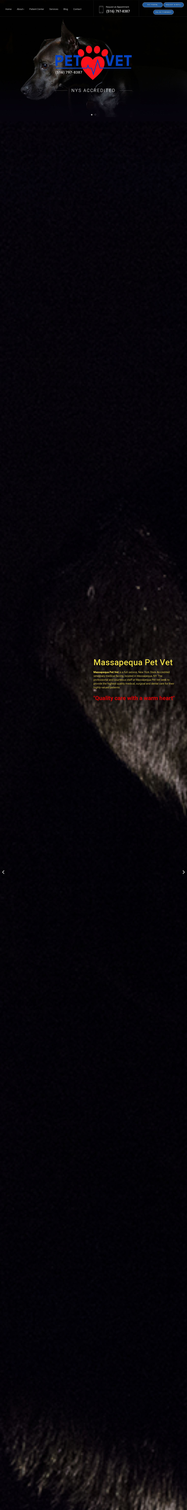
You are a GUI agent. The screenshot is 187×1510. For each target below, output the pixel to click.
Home (8, 9)
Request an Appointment (117, 7)
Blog (65, 9)
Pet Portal (152, 5)
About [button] (20, 9)
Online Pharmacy (163, 12)
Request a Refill (174, 5)
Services (53, 9)
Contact (77, 9)
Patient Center (36, 9)
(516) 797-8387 (118, 11)
